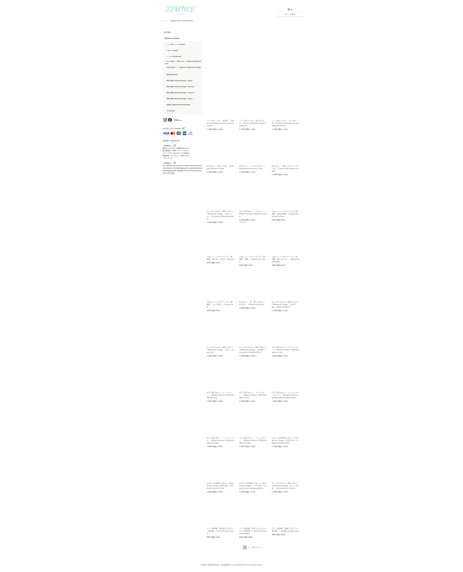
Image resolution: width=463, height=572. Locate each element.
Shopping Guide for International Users (181, 21)
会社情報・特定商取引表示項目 (210, 565)
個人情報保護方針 (226, 565)
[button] (248, 84)
